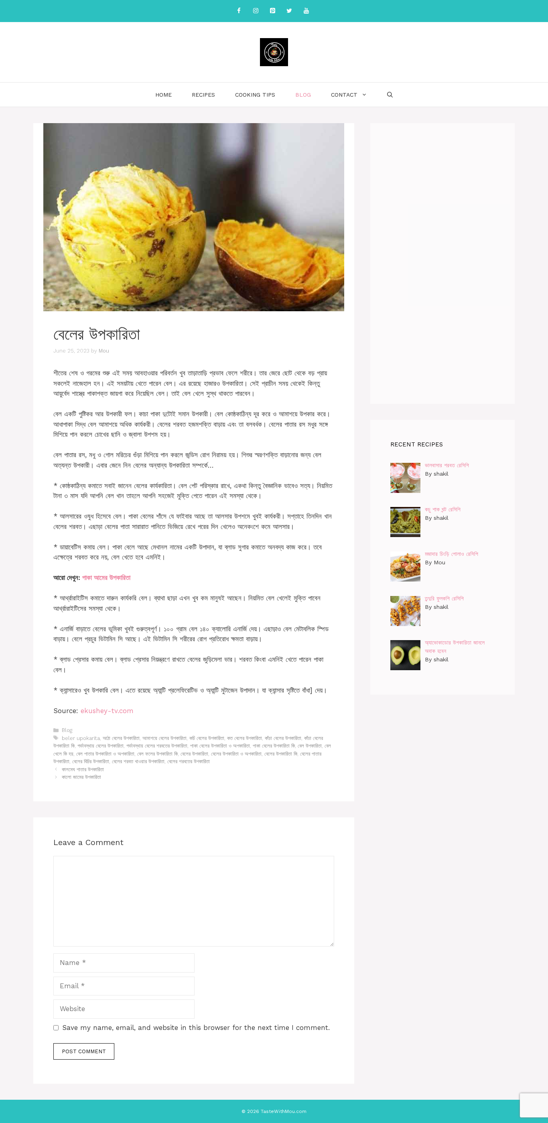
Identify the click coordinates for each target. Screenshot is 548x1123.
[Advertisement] (442, 263)
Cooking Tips (255, 94)
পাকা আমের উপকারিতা (106, 578)
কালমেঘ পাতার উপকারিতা (83, 769)
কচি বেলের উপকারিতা (206, 738)
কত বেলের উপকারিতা (244, 738)
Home (163, 94)
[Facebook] (239, 11)
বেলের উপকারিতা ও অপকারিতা (236, 754)
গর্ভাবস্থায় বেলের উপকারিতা (100, 746)
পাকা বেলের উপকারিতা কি (274, 746)
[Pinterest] (272, 11)
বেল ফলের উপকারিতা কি (157, 754)
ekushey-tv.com (107, 711)
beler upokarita (81, 738)
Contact (344, 94)
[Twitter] (289, 11)
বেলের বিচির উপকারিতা (90, 761)
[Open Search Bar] (390, 95)
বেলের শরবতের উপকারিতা (188, 761)
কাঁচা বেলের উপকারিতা (283, 738)
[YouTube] (306, 11)
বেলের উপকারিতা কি (280, 754)
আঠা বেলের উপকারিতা (121, 738)
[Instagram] (255, 11)
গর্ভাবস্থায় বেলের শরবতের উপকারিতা (156, 746)
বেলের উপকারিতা (194, 754)
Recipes (203, 94)
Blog (303, 94)
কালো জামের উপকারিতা (81, 777)
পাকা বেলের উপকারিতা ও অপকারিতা (220, 746)
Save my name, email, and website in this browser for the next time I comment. (196, 1028)
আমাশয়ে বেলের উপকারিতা (164, 738)
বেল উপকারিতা (310, 746)
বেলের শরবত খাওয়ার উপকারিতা (138, 761)
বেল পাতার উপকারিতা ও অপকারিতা (105, 754)
